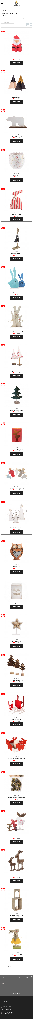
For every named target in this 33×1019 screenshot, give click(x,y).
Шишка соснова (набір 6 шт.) (16, 797)
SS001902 (16, 952)
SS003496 (16, 95)
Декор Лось (16, 876)
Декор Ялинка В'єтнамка (16, 371)
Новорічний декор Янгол (16, 527)
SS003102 (16, 212)
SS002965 (16, 251)
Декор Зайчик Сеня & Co (17, 332)
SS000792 (16, 678)
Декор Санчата (16, 719)
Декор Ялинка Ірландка (16, 410)
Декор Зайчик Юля (16, 253)
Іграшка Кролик (16, 214)
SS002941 (16, 291)
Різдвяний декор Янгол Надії (16, 488)
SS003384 (16, 134)
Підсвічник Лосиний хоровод (16, 758)
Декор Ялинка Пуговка (16, 680)
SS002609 (16, 486)
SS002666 (16, 408)
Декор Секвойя (16, 97)
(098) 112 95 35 (7, 1007)
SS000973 (16, 796)
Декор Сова (16, 566)
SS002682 (16, 369)
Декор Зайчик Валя (16, 954)
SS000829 (16, 913)
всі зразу (14, 966)
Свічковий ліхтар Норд (16, 915)
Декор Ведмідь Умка (16, 136)
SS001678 (16, 835)
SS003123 (16, 173)
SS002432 (16, 564)
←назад (19, 966)
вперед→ (24, 966)
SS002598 (16, 525)
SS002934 (16, 330)
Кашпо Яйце (16, 175)
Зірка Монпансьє (16, 641)
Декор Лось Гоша (16, 837)
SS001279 (16, 756)
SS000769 (16, 717)
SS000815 (16, 639)
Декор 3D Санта (16, 58)
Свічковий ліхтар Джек (16, 604)
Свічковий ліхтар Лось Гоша (16, 449)
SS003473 (16, 56)
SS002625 (16, 447)
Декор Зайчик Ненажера (16, 292)
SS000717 (16, 874)
